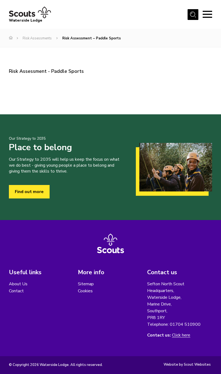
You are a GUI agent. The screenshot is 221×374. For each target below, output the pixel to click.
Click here (181, 335)
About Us (18, 284)
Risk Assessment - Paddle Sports (46, 71)
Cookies (85, 291)
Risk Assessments (37, 38)
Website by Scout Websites (187, 364)
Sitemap (86, 284)
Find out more (29, 192)
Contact (16, 291)
